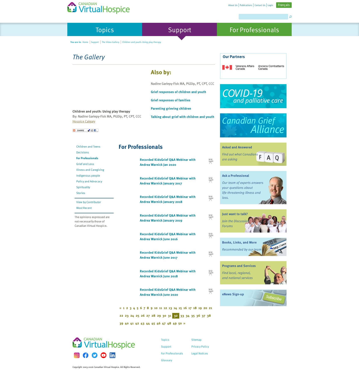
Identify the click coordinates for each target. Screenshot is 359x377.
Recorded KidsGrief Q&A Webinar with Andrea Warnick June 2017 (167, 255)
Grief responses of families (170, 100)
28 (153, 315)
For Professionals (87, 158)
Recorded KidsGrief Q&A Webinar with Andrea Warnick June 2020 (167, 292)
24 (132, 315)
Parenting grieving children (171, 108)
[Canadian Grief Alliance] (253, 125)
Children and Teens (88, 146)
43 (142, 323)
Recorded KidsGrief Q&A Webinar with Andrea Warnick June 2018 (167, 274)
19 (200, 307)
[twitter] (94, 355)
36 (198, 315)
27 (148, 315)
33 (182, 315)
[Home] (101, 7)
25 (137, 315)
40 (127, 323)
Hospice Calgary (84, 121)
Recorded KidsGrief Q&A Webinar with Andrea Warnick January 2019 (167, 218)
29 (159, 315)
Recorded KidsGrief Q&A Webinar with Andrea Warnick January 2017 (167, 181)
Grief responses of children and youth (178, 91)
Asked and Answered (237, 147)
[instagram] (77, 355)
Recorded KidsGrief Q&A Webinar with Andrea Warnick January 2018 (167, 199)
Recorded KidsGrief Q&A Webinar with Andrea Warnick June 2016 (167, 236)
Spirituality (83, 187)
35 (193, 315)
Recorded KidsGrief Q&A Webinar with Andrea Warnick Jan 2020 (167, 162)
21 (210, 307)
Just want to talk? (235, 213)
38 (209, 315)
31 (169, 315)
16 (185, 307)
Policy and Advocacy (89, 181)
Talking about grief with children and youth (182, 116)
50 (180, 323)
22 (121, 315)
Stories (80, 193)
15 (180, 307)
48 (169, 323)
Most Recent (84, 208)
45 (153, 323)
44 (148, 323)
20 (205, 307)
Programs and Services (239, 265)
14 (175, 307)
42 (137, 323)
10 (155, 307)
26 (143, 315)
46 (158, 323)
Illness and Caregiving (90, 169)
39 (121, 323)
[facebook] (86, 355)
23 (127, 315)
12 (165, 307)
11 (160, 307)
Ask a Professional (235, 175)
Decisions (82, 152)
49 (175, 323)
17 (190, 307)
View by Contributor (88, 202)
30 (164, 315)
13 (170, 307)
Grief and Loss (85, 164)
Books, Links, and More (239, 242)
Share (85, 130)
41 (132, 323)
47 (164, 323)
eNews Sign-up (233, 294)
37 (203, 315)
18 (195, 307)
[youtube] (103, 355)
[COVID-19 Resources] (253, 96)
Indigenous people (88, 175)
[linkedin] (112, 355)
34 (187, 315)
